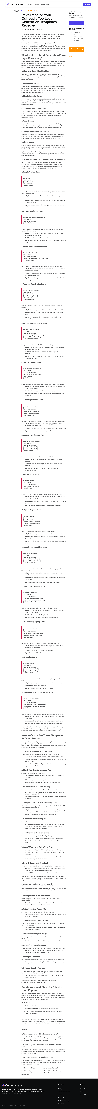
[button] (83, 57)
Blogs (81, 1091)
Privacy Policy (83, 1094)
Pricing (43, 4)
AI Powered (36, 4)
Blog (47, 4)
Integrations (61, 1103)
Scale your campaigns (64, 1100)
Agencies (60, 1094)
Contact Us (83, 1088)
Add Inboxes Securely (64, 1091)
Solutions (30, 4)
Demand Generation (63, 1097)
